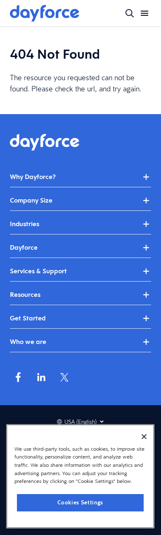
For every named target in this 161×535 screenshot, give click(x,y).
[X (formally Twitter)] (64, 377)
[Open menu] (144, 13)
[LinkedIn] (41, 377)
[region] (80, 476)
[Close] (144, 437)
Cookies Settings (80, 502)
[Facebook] (18, 377)
